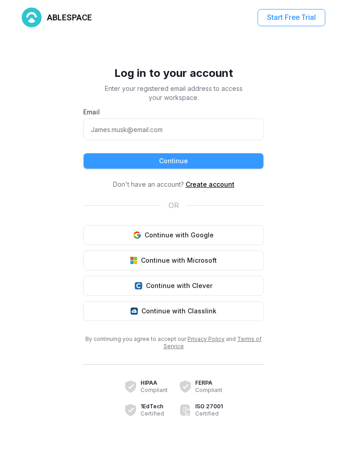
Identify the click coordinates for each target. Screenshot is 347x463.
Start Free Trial (291, 17)
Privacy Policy (206, 338)
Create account (210, 184)
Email (91, 112)
